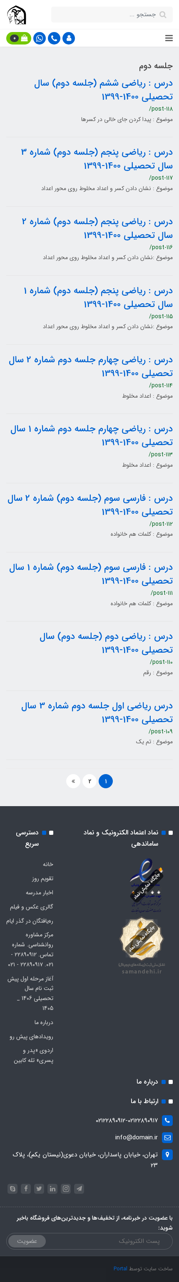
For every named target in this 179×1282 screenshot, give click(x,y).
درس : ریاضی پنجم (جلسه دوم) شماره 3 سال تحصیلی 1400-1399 (97, 159)
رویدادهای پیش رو (31, 1036)
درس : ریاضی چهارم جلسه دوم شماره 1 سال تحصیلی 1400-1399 (91, 436)
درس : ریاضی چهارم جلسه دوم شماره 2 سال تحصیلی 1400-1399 (91, 367)
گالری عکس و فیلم (31, 906)
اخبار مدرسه (39, 892)
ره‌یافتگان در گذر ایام (29, 921)
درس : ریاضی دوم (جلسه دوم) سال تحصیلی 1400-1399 (106, 643)
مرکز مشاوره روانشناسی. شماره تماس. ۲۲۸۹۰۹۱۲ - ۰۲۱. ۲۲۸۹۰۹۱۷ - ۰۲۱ (30, 949)
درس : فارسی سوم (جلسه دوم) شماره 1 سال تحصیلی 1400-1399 (91, 574)
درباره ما (44, 1022)
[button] (68, 38)
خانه (48, 864)
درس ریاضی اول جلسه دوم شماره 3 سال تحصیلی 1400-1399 (97, 713)
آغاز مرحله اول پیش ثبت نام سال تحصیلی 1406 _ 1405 (30, 993)
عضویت (27, 1241)
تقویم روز (42, 878)
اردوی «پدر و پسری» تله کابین (33, 1055)
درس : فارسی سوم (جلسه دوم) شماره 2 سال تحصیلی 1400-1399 (90, 505)
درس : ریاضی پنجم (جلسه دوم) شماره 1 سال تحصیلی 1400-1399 (98, 298)
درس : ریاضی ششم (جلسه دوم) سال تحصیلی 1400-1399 (103, 90)
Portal (120, 1269)
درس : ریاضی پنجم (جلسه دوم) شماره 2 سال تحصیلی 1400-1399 (97, 229)
